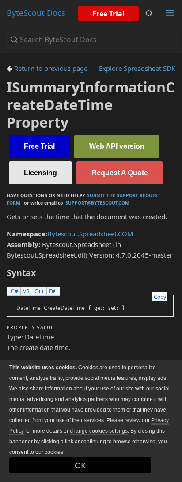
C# (14, 291)
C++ (39, 291)
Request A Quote (119, 173)
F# (52, 291)
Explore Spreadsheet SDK (137, 68)
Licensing (40, 173)
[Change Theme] (149, 13)
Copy (160, 297)
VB (26, 291)
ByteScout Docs (36, 12)
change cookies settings (99, 431)
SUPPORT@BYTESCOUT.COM (97, 203)
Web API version (116, 146)
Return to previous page (49, 68)
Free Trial (108, 13)
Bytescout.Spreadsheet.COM (90, 233)
